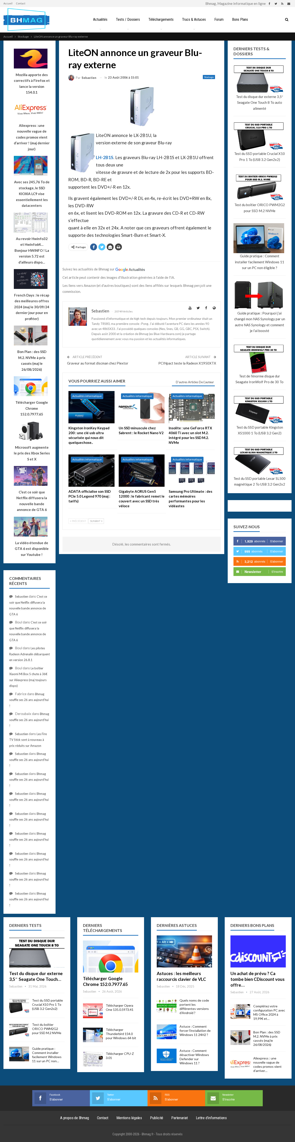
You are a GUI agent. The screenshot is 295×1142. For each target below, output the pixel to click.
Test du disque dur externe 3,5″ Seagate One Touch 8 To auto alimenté (259, 102)
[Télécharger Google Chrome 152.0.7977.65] (110, 956)
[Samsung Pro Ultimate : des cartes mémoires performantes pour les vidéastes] (192, 470)
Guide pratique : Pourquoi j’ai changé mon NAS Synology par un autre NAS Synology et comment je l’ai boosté (259, 322)
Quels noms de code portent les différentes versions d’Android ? (194, 1006)
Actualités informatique (87, 396)
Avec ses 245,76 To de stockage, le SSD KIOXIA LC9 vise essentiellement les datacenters (32, 194)
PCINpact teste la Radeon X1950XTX (187, 363)
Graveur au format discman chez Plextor (97, 363)
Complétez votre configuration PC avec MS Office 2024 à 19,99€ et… (269, 1012)
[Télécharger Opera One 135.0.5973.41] (93, 1010)
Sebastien (21, 596)
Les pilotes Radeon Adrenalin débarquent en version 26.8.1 (29, 654)
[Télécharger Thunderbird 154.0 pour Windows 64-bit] (93, 1035)
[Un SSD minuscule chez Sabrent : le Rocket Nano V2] (142, 407)
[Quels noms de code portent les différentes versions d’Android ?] (167, 1005)
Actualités (100, 19)
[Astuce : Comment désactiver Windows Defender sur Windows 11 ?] (167, 1056)
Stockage (209, 77)
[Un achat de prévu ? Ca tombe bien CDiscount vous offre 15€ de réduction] (258, 951)
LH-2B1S (104, 157)
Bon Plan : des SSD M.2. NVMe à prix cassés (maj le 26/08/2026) (266, 1038)
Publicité (156, 1117)
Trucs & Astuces (194, 19)
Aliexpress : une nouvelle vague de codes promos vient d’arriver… (267, 1064)
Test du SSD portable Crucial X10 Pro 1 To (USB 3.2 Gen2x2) (259, 156)
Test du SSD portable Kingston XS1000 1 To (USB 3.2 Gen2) (259, 430)
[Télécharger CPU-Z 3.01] (93, 1059)
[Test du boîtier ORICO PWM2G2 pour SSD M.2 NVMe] (19, 1030)
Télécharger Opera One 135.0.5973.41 (119, 1007)
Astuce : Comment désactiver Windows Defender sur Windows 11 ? (194, 1057)
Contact (20, 3)
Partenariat (179, 1117)
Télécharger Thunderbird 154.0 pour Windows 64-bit (121, 1034)
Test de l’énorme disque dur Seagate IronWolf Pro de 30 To (259, 379)
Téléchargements (161, 19)
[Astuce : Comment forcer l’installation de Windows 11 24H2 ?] (167, 1031)
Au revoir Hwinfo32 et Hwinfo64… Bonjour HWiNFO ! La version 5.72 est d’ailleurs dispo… (32, 250)
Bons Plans (240, 19)
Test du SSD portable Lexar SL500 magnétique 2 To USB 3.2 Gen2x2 (259, 481)
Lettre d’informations (211, 1117)
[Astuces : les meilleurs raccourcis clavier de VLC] (184, 951)
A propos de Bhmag (74, 1117)
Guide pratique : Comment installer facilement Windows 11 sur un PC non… (47, 1055)
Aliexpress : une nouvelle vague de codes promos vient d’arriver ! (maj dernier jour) (32, 137)
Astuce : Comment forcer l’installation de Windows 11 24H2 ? (195, 1030)
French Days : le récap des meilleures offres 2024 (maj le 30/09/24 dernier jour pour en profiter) (31, 307)
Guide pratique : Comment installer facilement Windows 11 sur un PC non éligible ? (259, 262)
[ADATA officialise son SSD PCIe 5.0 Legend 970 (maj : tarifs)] (91, 470)
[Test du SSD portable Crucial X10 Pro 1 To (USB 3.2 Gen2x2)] (19, 1005)
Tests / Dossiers (128, 19)
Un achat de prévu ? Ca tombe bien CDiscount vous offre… (257, 979)
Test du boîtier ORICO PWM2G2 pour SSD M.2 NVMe (259, 208)
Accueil (7, 3)
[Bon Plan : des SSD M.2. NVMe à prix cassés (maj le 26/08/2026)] (240, 1037)
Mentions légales (129, 1117)
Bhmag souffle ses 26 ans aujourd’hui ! (29, 700)
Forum (219, 19)
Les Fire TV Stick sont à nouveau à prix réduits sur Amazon (28, 739)
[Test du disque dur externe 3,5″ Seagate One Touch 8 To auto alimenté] (37, 951)
